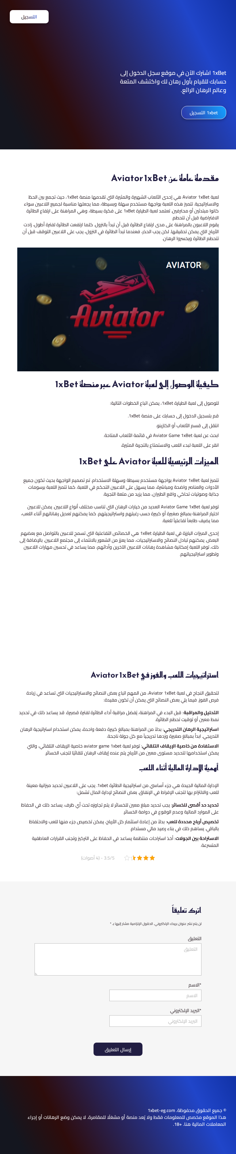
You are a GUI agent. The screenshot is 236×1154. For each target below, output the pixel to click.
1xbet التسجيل (204, 112)
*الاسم (195, 984)
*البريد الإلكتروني (185, 1010)
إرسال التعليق (118, 1049)
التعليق (194, 938)
